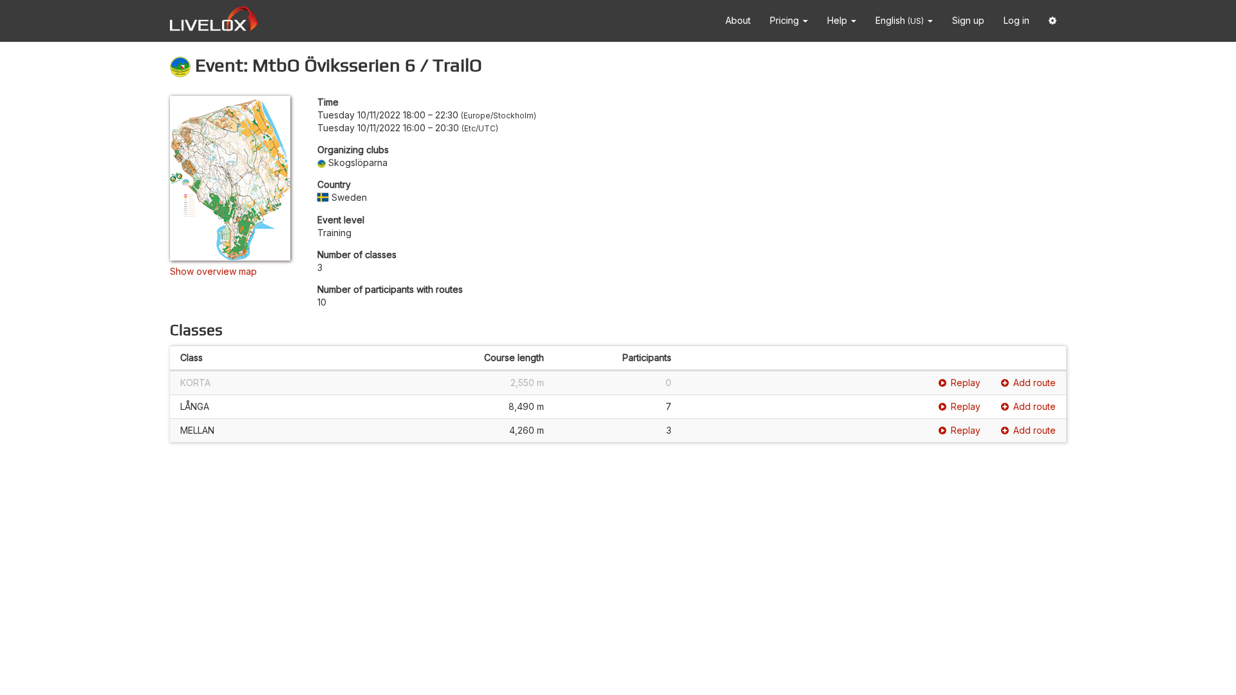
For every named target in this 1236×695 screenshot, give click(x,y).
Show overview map (213, 271)
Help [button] (838, 20)
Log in (1016, 20)
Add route (1034, 382)
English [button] (900, 20)
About (738, 20)
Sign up (968, 20)
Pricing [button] (785, 20)
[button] (1052, 21)
